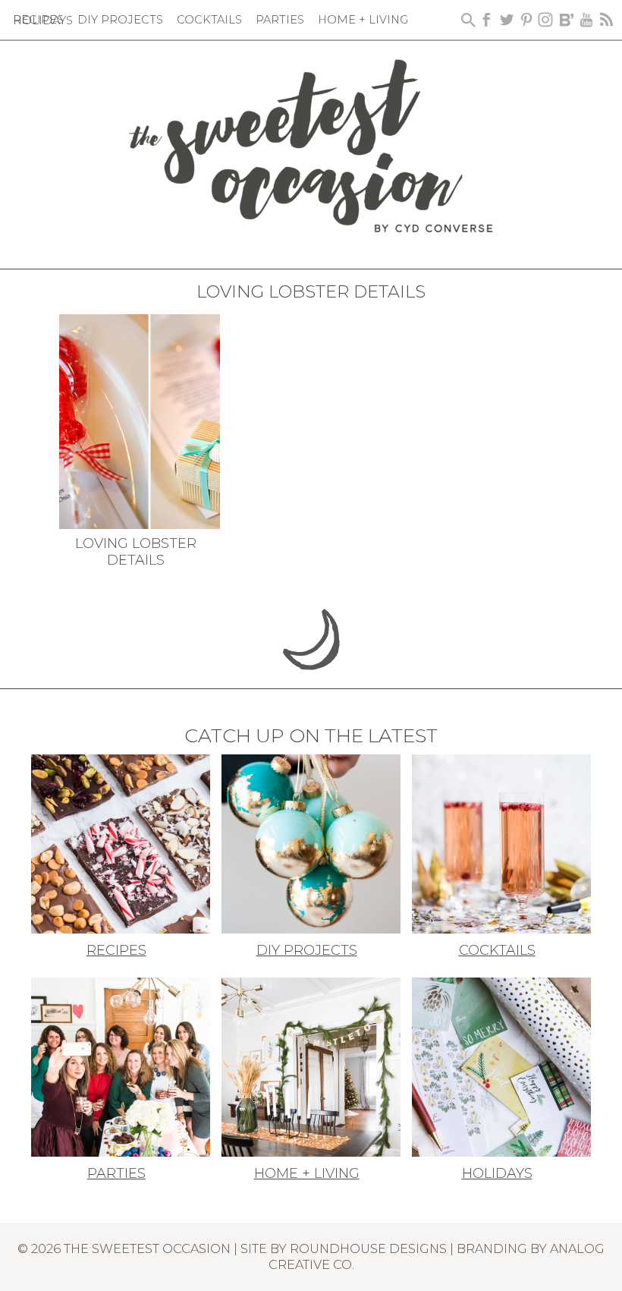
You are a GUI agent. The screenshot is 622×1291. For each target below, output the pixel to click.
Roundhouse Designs (368, 1248)
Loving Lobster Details (135, 551)
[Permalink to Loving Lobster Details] (140, 420)
